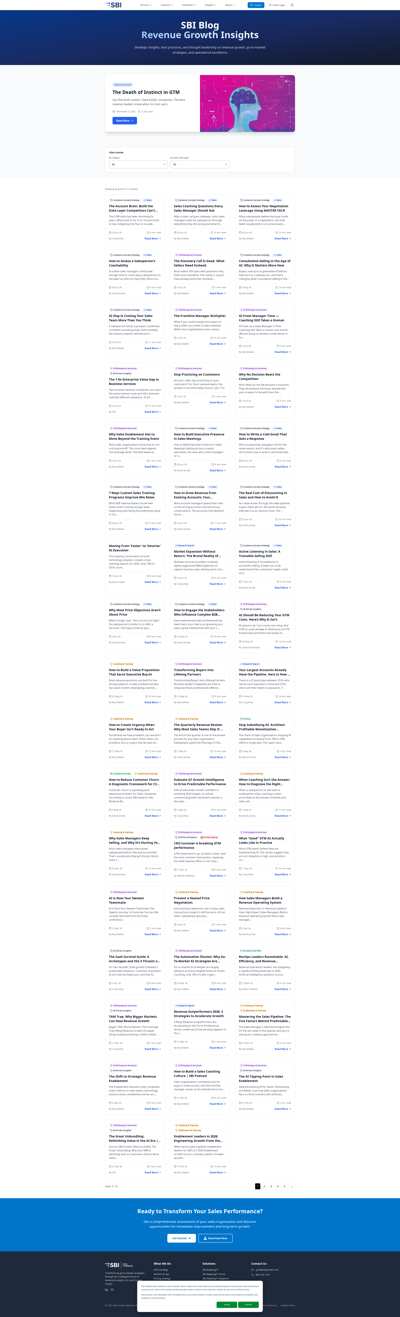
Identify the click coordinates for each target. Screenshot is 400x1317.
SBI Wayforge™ (210, 1269)
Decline (248, 1305)
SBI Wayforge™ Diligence (215, 1278)
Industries (187, 4)
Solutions (165, 4)
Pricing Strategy (162, 1278)
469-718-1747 (263, 1274)
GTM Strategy (161, 1269)
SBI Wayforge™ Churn (213, 1274)
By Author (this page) (179, 158)
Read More (123, 120)
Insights (209, 4)
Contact (258, 5)
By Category (114, 158)
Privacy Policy (243, 1290)
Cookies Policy (287, 1305)
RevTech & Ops (161, 1274)
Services (144, 4)
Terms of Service (268, 1305)
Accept (227, 1305)
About (228, 4)
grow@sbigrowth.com (267, 1269)
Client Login (278, 5)
